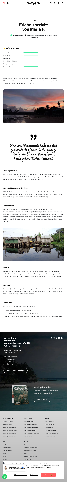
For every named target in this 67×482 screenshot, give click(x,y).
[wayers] (33, 3)
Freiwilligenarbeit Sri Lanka (9, 433)
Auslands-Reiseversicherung (30, 447)
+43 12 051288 (9, 364)
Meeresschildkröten (7, 424)
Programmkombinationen (30, 456)
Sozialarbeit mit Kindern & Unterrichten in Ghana (42, 35)
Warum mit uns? (7, 447)
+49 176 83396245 (9, 353)
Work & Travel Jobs (28, 421)
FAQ (25, 444)
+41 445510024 (10, 361)
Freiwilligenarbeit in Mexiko (9, 436)
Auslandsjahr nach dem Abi (51, 433)
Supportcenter (27, 459)
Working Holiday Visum (30, 436)
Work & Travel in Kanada (30, 430)
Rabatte (26, 453)
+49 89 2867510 (10, 359)
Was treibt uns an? (7, 450)
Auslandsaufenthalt (49, 421)
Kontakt (5, 459)
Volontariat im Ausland (50, 436)
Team (4, 444)
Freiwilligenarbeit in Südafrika (10, 430)
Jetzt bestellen (42, 400)
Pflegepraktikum (49, 427)
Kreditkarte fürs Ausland (30, 450)
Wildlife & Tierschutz (8, 421)
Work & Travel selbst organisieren (32, 433)
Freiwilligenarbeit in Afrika (9, 427)
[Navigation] (62, 3)
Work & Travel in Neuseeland (31, 427)
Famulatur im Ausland (50, 430)
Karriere (5, 456)
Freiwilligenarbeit (18, 35)
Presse (4, 453)
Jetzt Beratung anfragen (15, 371)
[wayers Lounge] (56, 3)
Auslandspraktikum (49, 424)
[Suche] (59, 3)
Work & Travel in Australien (30, 424)
